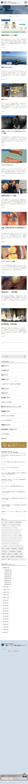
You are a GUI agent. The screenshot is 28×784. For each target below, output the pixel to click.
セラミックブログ (6, 150)
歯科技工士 (10, 553)
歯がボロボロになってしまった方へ (11, 406)
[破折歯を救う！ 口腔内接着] (14, 283)
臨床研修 (12, 556)
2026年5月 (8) (7, 575)
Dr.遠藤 (3, 524)
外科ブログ (4, 393)
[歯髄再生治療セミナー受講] (14, 186)
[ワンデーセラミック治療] (14, 252)
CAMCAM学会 (18, 522)
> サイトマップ (4, 649)
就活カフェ (4, 99)
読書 (9, 559)
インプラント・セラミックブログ (9, 116)
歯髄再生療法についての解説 (9, 35)
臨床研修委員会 (19, 556)
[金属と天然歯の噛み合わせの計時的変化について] (14, 218)
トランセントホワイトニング (8, 540)
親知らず (4, 559)
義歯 (8, 556)
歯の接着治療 (12, 551)
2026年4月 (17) (8, 578)
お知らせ (4, 438)
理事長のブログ (6, 52)
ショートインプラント (15, 532)
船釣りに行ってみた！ (7, 67)
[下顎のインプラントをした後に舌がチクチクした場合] (14, 122)
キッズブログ (5, 434)
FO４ (8, 524)
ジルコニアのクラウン (7, 165)
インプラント (14, 527)
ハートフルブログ (6, 20)
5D (2, 522)
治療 (21, 553)
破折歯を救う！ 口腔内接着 (9, 292)
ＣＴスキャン (22, 559)
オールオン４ (18, 530)
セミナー (11, 535)
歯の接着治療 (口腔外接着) (9, 324)
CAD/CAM (11, 522)
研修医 (3, 556)
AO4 (6, 522)
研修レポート (5, 365)
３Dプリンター (14, 559)
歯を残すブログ (5, 397)
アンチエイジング (6, 527)
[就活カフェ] (14, 90)
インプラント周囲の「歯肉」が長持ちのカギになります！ (13, 462)
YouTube (18, 524)
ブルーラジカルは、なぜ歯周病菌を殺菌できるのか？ (12, 486)
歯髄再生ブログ (5, 411)
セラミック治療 (17, 535)
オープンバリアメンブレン (8, 530)
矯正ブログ (4, 375)
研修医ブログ (5, 379)
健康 (3, 548)
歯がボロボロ (5, 551)
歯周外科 (4, 553)
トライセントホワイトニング (15, 538)
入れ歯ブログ (5, 370)
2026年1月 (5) (7, 584)
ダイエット (4, 538)
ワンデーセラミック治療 (8, 261)
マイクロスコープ (14, 543)
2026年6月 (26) (8, 573)
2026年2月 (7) (7, 582)
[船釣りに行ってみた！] (14, 58)
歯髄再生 (16, 553)
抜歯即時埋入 (14, 548)
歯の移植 (19, 551)
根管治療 (21, 548)
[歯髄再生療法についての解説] (14, 26)
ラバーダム (15, 546)
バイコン (18, 540)
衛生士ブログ (5, 388)
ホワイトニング (5, 543)
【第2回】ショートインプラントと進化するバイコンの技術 (13, 511)
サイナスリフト (5, 532)
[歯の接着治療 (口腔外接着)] (14, 315)
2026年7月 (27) (8, 571)
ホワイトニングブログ (7, 415)
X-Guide (13, 524)
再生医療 (8, 548)
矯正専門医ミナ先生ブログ (9, 429)
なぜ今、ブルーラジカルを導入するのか (9, 467)
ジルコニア (4, 535)
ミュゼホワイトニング (7, 546)
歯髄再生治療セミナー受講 (8, 195)
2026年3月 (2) (7, 580)
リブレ (21, 546)
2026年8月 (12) (8, 569)
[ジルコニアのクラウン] (14, 156)
